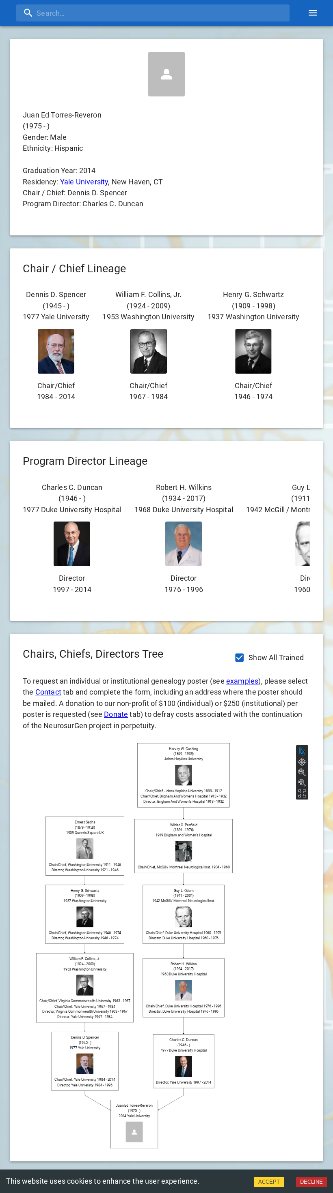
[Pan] (302, 762)
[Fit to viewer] (302, 793)
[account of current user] (313, 12)
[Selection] (302, 751)
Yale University (84, 181)
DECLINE (311, 1182)
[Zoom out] (302, 783)
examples (242, 681)
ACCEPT (269, 1182)
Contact (48, 692)
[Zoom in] (302, 772)
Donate (116, 714)
